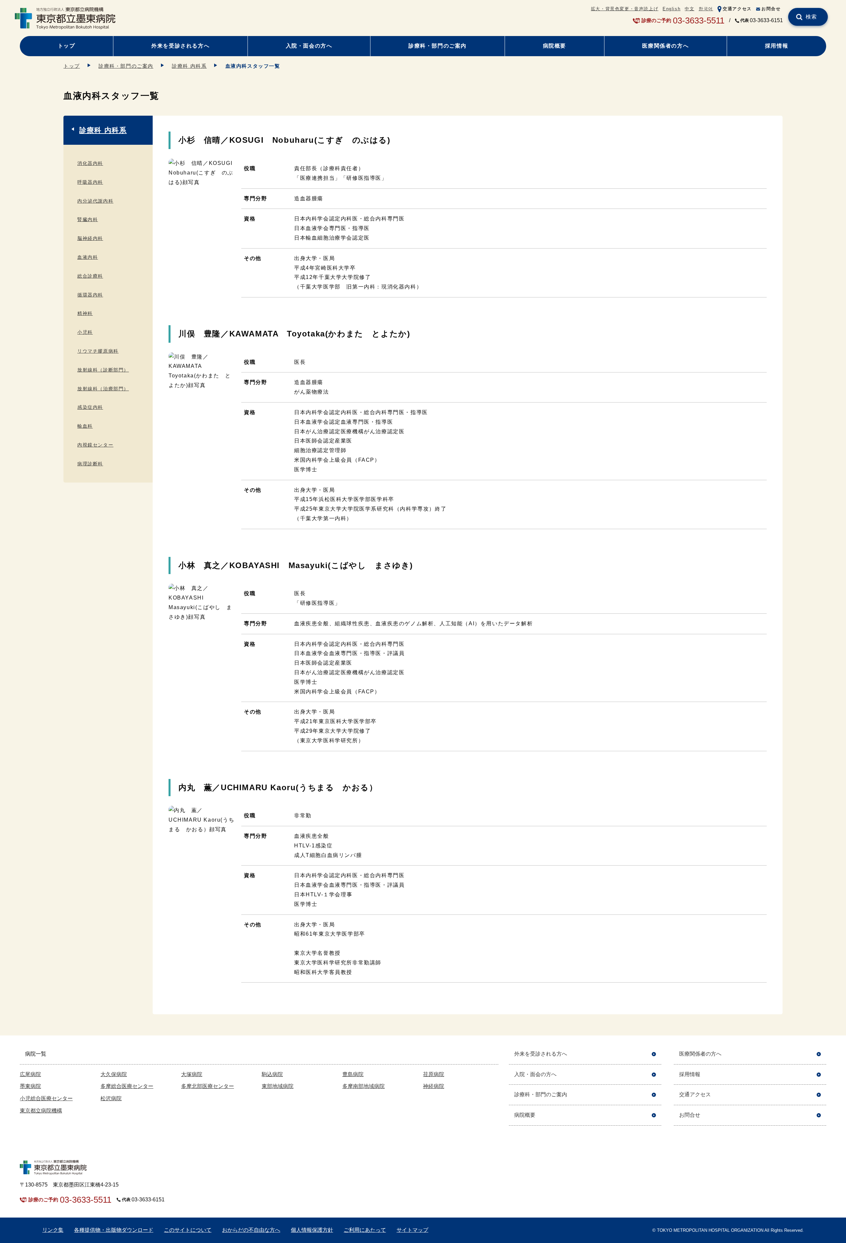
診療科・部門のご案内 (437, 46)
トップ (66, 46)
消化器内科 (90, 163)
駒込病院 (272, 1074)
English (671, 8)
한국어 (706, 8)
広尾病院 (30, 1074)
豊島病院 (353, 1074)
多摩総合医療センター (126, 1086)
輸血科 (85, 426)
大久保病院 (113, 1074)
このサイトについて (188, 1230)
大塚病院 (191, 1074)
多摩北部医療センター (207, 1086)
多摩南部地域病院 (363, 1086)
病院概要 (554, 46)
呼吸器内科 (90, 182)
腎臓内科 (87, 219)
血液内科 (87, 257)
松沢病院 (111, 1098)
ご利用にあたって (365, 1230)
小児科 (85, 332)
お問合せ (771, 8)
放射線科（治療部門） (103, 388)
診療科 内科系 (189, 66)
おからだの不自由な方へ (251, 1230)
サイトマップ (412, 1230)
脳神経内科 (90, 238)
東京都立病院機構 (41, 1110)
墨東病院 (30, 1086)
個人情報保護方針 (312, 1230)
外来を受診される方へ (180, 46)
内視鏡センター (95, 444)
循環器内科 (90, 294)
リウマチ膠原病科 (98, 351)
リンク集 (52, 1230)
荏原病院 (433, 1074)
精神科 (85, 313)
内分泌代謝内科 (95, 201)
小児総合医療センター (46, 1098)
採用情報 (776, 46)
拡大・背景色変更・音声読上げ (624, 8)
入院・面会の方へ (309, 46)
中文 (689, 8)
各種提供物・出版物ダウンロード (113, 1230)
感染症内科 (90, 407)
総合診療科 (90, 276)
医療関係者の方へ (665, 46)
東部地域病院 (277, 1086)
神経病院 (433, 1086)
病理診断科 (90, 463)
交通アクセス (737, 8)
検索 (811, 16)
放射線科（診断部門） (103, 369)
